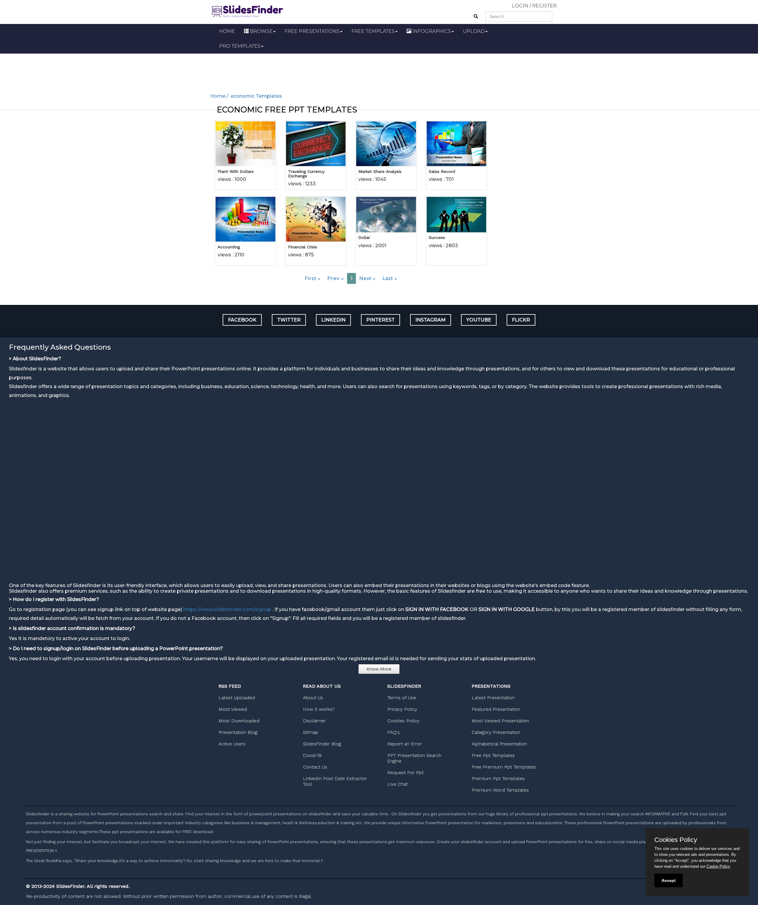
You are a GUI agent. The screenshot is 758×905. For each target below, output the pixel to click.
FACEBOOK (242, 320)
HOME (227, 31)
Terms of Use (401, 697)
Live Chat (397, 784)
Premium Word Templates (500, 790)
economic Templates (255, 96)
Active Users (232, 744)
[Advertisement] (379, 70)
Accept (668, 880)
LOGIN (520, 6)
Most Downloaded (239, 721)
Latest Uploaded (237, 697)
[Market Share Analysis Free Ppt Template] (386, 143)
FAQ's (393, 732)
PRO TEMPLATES (240, 46)
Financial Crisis (302, 247)
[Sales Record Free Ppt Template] (456, 143)
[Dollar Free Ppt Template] (386, 214)
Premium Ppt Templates (498, 778)
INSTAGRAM (430, 320)
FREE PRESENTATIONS (312, 31)
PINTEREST (380, 320)
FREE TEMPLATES (373, 31)
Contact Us (315, 767)
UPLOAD (474, 31)
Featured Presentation (496, 709)
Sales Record (442, 171)
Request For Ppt (405, 772)
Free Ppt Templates (493, 755)
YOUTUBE (478, 320)
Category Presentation (496, 732)
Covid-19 (312, 755)
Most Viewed (233, 709)
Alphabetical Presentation (499, 744)
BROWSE (261, 31)
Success (437, 237)
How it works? (319, 709)
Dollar (364, 237)
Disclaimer (314, 721)
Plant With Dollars (236, 171)
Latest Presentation (493, 697)
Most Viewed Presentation (500, 721)
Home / (219, 96)
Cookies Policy (403, 721)
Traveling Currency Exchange (306, 173)
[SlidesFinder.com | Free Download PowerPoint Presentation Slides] (247, 10)
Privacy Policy (402, 709)
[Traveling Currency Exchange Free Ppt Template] (315, 143)
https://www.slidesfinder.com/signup (227, 609)
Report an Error (404, 744)
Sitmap (310, 732)
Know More (379, 669)
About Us (313, 697)
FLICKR (521, 320)
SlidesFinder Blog (322, 744)
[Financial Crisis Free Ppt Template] (315, 219)
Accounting (229, 247)
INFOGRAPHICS (431, 31)
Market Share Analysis (380, 171)
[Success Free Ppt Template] (456, 214)
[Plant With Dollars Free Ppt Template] (245, 143)
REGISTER (544, 6)
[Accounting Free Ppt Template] (245, 219)
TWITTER (289, 320)
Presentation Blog (238, 732)
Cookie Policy (718, 866)
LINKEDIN (333, 320)
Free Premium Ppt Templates (504, 767)
